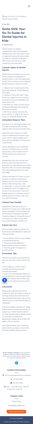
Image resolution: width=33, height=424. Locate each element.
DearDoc (20, 418)
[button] (16, 362)
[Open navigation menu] (29, 6)
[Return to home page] (14, 6)
